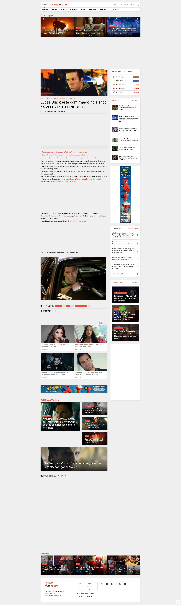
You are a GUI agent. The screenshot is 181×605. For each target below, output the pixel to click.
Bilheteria (89, 586)
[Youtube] (121, 4)
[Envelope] (125, 584)
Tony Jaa (89, 179)
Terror (86, 436)
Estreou (83, 9)
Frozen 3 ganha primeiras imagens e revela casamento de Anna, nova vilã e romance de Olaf (90, 31)
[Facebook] (118, 4)
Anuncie (89, 596)
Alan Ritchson (46, 415)
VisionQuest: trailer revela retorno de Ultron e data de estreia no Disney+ (129, 107)
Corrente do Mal (119, 328)
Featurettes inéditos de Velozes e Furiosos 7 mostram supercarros (64, 152)
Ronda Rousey (80, 179)
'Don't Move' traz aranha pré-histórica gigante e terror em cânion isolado (94, 440)
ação (44, 459)
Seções (63, 9)
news (48, 98)
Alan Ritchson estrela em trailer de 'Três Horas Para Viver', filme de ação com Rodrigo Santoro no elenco (60, 423)
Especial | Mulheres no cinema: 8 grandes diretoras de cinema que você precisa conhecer (123, 569)
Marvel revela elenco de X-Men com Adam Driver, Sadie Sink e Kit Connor (129, 130)
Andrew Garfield (89, 406)
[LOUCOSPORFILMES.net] (59, 5)
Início (42, 98)
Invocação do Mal (55, 216)
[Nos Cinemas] (74, 392)
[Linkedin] (131, 4)
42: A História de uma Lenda (76, 221)
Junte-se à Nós (89, 593)
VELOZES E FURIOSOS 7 (56, 164)
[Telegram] (115, 4)
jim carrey (117, 309)
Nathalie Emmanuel (57, 181)
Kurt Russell (97, 179)
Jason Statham (70, 179)
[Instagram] (125, 4)
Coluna (44, 564)
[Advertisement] (90, 53)
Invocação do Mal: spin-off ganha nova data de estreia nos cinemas (125, 298)
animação (78, 25)
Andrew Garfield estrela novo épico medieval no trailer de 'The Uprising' (94, 410)
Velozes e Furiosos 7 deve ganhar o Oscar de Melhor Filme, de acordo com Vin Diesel (70, 158)
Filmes (73, 9)
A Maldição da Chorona (120, 292)
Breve (55, 9)
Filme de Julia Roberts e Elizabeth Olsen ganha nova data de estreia (128, 158)
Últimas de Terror (120, 282)
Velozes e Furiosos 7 (59, 98)
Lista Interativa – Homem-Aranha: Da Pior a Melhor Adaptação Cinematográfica (56, 569)
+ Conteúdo (114, 9)
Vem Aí (81, 586)
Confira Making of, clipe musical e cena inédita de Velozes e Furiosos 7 (65, 155)
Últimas (117, 100)
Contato (81, 596)
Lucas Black (72, 98)
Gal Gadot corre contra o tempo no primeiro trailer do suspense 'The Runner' (95, 425)
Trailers (93, 9)
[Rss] (128, 4)
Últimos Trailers (51, 400)
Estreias (81, 590)
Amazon (87, 421)
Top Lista (112, 564)
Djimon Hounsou (70, 181)
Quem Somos (80, 593)
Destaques (47, 15)
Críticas (89, 590)
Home (46, 9)
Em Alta (103, 9)
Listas (46, 553)
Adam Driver (113, 27)
